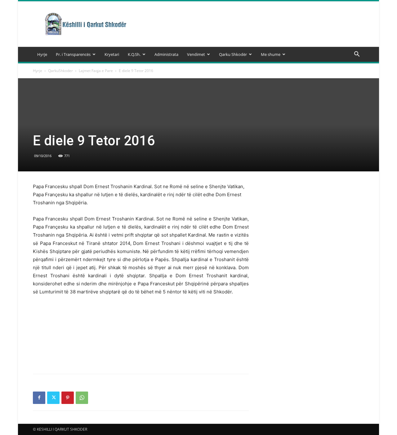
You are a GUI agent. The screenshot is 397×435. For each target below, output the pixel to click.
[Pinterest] (67, 398)
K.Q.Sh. (134, 54)
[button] (356, 55)
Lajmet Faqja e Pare (96, 70)
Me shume (270, 54)
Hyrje (42, 54)
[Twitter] (53, 398)
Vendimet (196, 54)
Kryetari (112, 54)
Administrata (166, 54)
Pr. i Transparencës (73, 54)
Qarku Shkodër (233, 54)
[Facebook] (39, 398)
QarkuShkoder (60, 70)
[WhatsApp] (82, 398)
